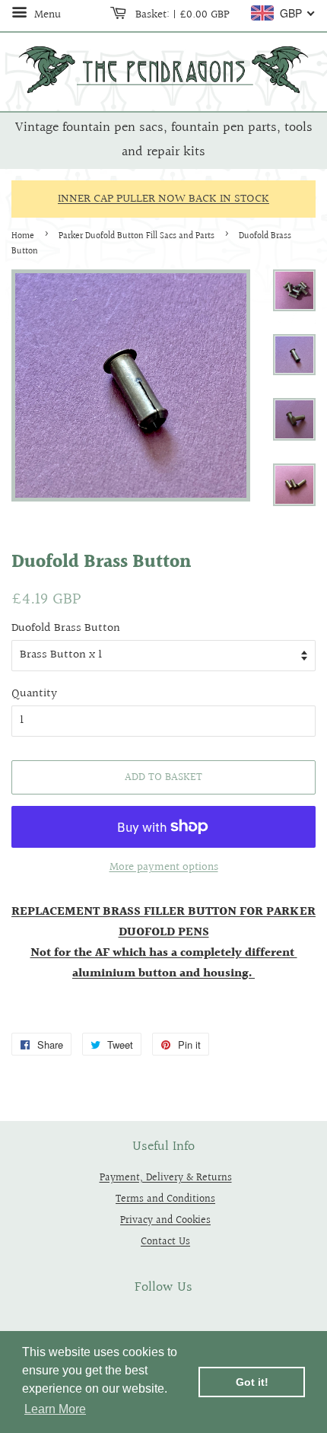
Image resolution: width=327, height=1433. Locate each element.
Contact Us (165, 1241)
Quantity (34, 693)
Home (22, 236)
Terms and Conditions (165, 1199)
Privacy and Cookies (165, 1220)
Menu (46, 14)
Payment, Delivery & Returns (166, 1177)
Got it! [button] (252, 1382)
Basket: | (181, 14)
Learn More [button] (55, 1409)
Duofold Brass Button (65, 628)
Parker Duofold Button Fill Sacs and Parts (136, 236)
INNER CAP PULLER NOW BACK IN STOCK (163, 199)
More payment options (164, 867)
